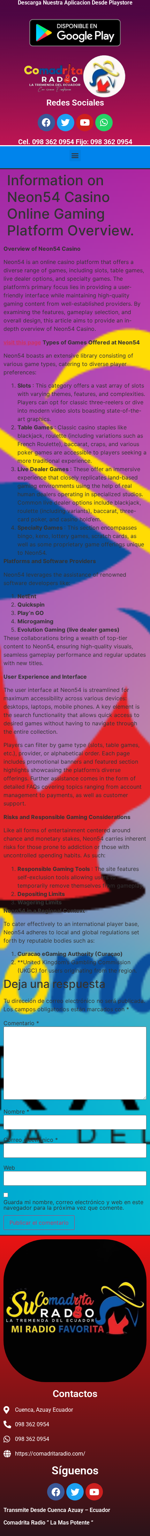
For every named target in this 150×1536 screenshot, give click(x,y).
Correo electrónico (30, 1140)
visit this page (22, 342)
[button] (75, 155)
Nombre (16, 1111)
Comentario (21, 1023)
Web (9, 1167)
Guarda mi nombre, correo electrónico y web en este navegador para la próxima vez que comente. (73, 1204)
